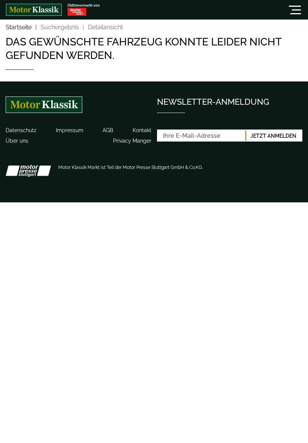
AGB (108, 130)
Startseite (19, 27)
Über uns (17, 141)
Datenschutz (21, 130)
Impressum (69, 130)
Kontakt (142, 130)
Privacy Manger (132, 141)
